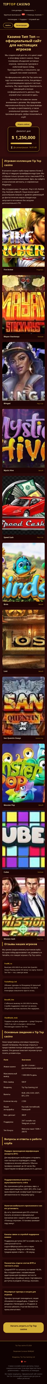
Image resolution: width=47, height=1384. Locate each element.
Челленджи (12, 19)
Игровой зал (34, 19)
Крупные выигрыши (14, 15)
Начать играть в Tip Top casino (23, 1327)
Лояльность (29, 10)
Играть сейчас (24, 124)
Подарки (23, 19)
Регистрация (21, 25)
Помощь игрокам (34, 15)
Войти (8, 25)
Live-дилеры (17, 10)
